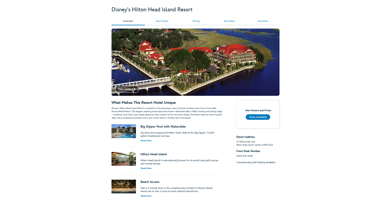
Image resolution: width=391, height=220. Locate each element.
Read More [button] (146, 140)
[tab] (128, 21)
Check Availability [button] (258, 117)
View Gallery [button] (125, 89)
